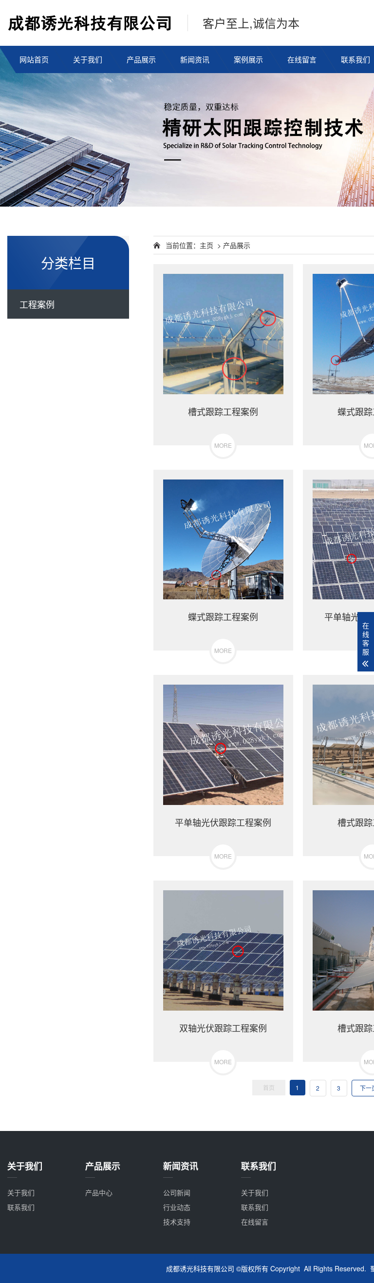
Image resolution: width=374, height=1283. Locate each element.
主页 (206, 245)
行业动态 (176, 1207)
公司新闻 (176, 1192)
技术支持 (176, 1221)
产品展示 (141, 59)
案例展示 (248, 59)
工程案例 (37, 304)
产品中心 (98, 1192)
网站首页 (34, 59)
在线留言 (302, 59)
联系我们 (21, 1207)
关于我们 (87, 59)
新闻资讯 (194, 59)
